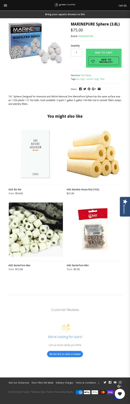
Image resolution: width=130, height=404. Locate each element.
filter (102, 79)
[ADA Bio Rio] (35, 154)
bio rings (80, 79)
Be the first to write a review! (65, 354)
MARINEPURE (85, 36)
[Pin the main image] (89, 89)
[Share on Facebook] (80, 89)
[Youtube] (115, 382)
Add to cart (104, 57)
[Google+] (119, 386)
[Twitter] (105, 382)
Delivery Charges (64, 382)
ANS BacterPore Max (19, 265)
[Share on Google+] (94, 89)
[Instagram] (120, 382)
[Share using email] (99, 89)
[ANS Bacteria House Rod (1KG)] (94, 154)
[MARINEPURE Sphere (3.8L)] (35, 24)
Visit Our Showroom (18, 382)
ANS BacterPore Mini (78, 265)
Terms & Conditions (85, 382)
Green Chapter (23, 392)
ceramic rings (92, 79)
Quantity (75, 45)
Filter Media (86, 75)
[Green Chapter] (65, 5)
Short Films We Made (42, 382)
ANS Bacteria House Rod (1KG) (83, 189)
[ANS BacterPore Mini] (94, 230)
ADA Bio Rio (14, 189)
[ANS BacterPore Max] (35, 230)
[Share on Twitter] (84, 89)
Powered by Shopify (64, 392)
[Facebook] (110, 382)
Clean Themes (46, 392)
